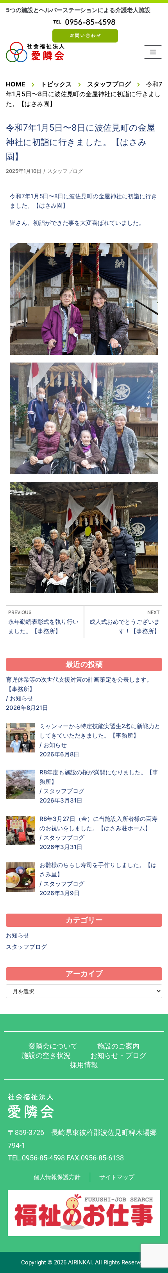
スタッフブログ (65, 171)
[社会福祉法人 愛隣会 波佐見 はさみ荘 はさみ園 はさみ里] (35, 52)
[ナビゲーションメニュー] (153, 52)
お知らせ (21, 698)
